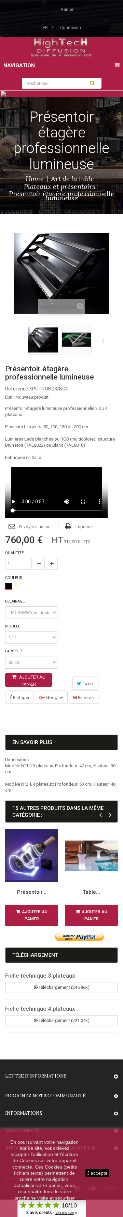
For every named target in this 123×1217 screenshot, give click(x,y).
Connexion (70, 27)
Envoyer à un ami (35, 526)
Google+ (54, 697)
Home (35, 178)
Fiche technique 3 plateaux (40, 975)
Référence (16, 388)
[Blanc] (16, 586)
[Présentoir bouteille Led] (31, 855)
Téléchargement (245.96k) (64, 987)
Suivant (103, 341)
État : (10, 397)
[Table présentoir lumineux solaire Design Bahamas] (91, 855)
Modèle (13, 626)
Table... (91, 892)
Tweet (87, 683)
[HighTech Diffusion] (61, 46)
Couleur (14, 578)
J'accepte (97, 1173)
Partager (20, 697)
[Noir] (8, 586)
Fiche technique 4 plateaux (40, 1008)
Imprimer (84, 526)
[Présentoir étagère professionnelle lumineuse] (43, 340)
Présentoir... (31, 892)
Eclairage (15, 601)
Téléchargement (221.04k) (64, 1020)
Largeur (14, 651)
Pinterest (86, 697)
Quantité (14, 553)
